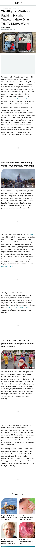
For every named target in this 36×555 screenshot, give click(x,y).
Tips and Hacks (18, 8)
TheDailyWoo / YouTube (28, 186)
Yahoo (30, 234)
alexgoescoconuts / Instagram (28, 51)
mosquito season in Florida (21, 99)
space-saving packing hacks (19, 307)
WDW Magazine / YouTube (28, 367)
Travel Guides (6, 8)
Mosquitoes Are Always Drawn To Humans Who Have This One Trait (26, 517)
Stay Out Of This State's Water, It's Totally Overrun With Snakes (9, 517)
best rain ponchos (7, 266)
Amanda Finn (7, 27)
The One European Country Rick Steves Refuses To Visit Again (8, 541)
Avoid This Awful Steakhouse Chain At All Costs (26, 541)
